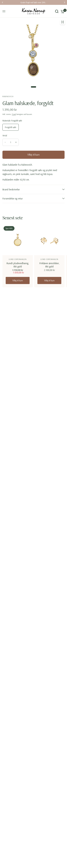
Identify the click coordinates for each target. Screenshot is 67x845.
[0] (62, 11)
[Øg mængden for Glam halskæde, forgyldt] (16, 142)
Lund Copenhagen (18, 259)
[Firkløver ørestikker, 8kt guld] (49, 240)
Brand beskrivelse (11, 189)
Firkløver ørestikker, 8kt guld (49, 265)
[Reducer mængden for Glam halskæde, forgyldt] (5, 142)
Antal (4, 135)
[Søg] (57, 11)
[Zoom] (62, 22)
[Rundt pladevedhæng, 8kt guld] (17, 240)
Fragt (14, 114)
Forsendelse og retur (12, 198)
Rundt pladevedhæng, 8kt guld (18, 265)
